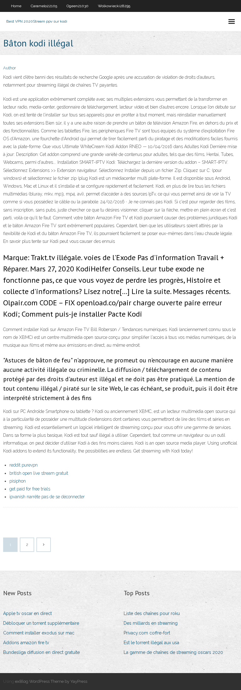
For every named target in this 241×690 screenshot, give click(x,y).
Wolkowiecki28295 (114, 6)
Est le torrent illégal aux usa (151, 642)
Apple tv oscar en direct (27, 613)
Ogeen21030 (77, 6)
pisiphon (17, 481)
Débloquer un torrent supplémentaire (41, 623)
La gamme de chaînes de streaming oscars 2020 (173, 652)
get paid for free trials (29, 488)
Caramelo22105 (44, 6)
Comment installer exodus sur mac (38, 632)
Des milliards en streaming (151, 623)
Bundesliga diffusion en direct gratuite (41, 652)
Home (16, 6)
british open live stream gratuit (38, 473)
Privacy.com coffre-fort (147, 632)
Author (9, 68)
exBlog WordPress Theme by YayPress (51, 681)
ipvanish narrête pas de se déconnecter (47, 496)
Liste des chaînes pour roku (152, 613)
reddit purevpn (23, 465)
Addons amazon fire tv (26, 642)
